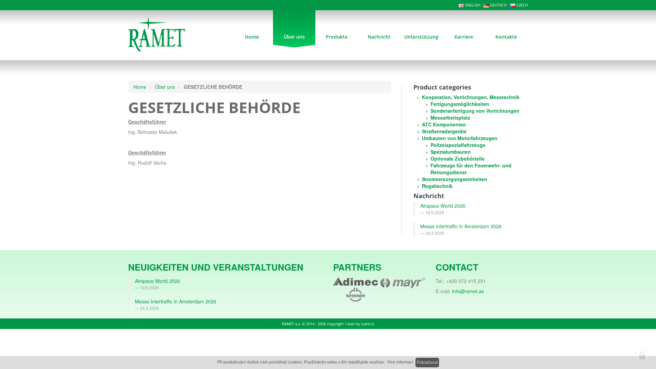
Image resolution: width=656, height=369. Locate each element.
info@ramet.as (468, 291)
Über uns (165, 86)
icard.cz (367, 323)
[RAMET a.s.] (166, 33)
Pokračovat (427, 362)
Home (139, 86)
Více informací (400, 362)
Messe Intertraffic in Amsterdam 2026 (461, 226)
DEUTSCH (498, 5)
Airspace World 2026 (442, 205)
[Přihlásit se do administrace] (642, 355)
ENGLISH (472, 5)
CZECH (521, 5)
